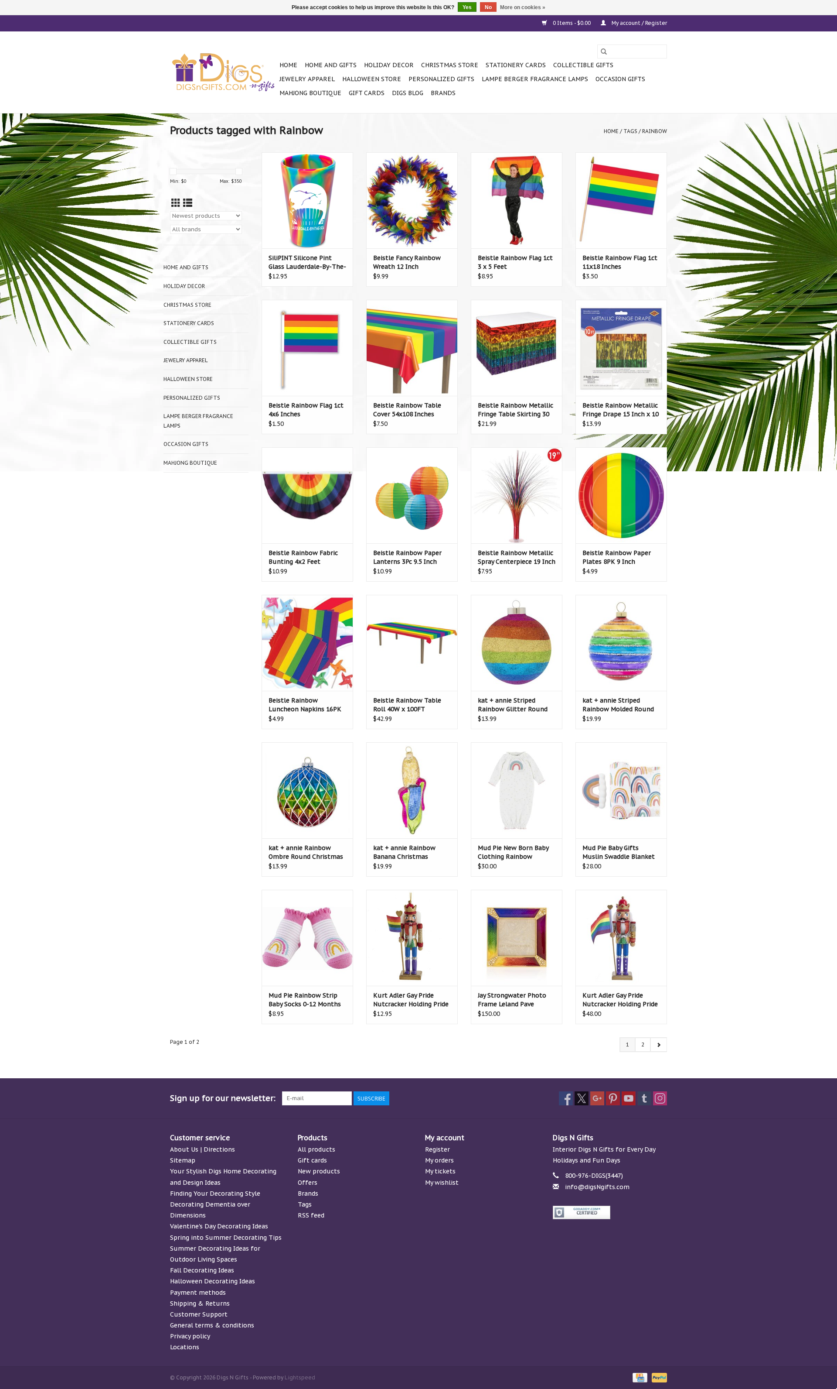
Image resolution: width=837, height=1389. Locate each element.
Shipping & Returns (200, 1303)
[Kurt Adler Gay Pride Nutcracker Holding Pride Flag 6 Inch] (412, 938)
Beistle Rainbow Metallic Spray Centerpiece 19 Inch (516, 557)
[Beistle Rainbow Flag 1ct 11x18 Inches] (621, 200)
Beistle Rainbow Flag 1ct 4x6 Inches (306, 409)
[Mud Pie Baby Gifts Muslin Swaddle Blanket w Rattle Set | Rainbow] (621, 790)
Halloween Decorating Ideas (212, 1281)
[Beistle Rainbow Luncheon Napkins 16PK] (307, 643)
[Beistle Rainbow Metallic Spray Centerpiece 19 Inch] (516, 495)
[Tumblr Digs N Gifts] (644, 1098)
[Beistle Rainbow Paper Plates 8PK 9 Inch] (621, 495)
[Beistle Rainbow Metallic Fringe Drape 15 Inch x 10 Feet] (621, 348)
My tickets (440, 1171)
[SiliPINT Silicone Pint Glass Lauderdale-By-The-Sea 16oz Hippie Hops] (307, 200)
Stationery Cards (516, 65)
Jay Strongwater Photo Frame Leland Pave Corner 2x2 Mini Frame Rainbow (512, 999)
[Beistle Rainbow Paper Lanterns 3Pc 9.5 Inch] (412, 495)
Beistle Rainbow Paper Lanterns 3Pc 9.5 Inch (407, 557)
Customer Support (199, 1314)
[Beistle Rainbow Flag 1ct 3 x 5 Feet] (516, 200)
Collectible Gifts (583, 65)
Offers (307, 1183)
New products (319, 1171)
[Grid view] (175, 203)
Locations (184, 1347)
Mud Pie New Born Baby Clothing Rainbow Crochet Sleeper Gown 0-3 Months (515, 852)
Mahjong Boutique (310, 93)
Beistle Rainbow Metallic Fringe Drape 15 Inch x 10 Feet (620, 409)
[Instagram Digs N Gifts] (660, 1098)
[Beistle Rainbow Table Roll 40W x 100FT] (412, 643)
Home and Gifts (331, 65)
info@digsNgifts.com (597, 1187)
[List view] (187, 203)
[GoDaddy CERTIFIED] (610, 1212)
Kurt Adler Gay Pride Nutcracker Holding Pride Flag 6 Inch (411, 999)
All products (316, 1149)
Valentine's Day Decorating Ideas (219, 1226)
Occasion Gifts (620, 79)
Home (288, 65)
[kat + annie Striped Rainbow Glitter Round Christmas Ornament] (516, 643)
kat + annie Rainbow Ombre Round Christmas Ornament (306, 852)
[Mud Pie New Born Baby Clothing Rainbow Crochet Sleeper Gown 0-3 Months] (516, 790)
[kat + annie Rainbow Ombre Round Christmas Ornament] (307, 790)
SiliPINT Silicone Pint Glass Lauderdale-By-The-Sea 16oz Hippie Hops (307, 262)
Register (437, 1149)
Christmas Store (449, 65)
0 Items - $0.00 (571, 23)
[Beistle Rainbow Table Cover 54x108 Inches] (412, 348)
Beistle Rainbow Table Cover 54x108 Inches (407, 409)
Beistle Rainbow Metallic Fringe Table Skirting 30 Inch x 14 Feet (515, 409)
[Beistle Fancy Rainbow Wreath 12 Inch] (412, 200)
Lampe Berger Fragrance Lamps (535, 79)
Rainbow (654, 131)
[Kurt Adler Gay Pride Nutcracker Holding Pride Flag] (621, 938)
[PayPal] (658, 1377)
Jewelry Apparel (307, 79)
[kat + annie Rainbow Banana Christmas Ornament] (412, 790)
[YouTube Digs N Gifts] (629, 1098)
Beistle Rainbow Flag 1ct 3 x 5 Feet (515, 262)
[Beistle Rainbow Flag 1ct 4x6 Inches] (307, 348)
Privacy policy (190, 1336)
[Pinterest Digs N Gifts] (613, 1098)
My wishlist (442, 1183)
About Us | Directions (202, 1149)
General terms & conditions (212, 1325)
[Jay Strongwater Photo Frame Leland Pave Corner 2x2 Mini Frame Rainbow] (516, 938)
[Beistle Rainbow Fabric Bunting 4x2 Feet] (307, 495)
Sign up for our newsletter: (223, 1098)
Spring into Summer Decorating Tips (226, 1238)
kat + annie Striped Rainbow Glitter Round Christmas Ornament (513, 704)
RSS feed (311, 1215)
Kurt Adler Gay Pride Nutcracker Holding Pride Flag (620, 999)
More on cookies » (522, 7)
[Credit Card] (639, 1377)
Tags (630, 131)
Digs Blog (407, 93)
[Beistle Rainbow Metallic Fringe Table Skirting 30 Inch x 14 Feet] (516, 348)
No (488, 7)
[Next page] (658, 1045)
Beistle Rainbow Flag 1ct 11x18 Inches (619, 262)
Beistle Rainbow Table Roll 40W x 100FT (407, 704)
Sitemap (182, 1160)
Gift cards (366, 93)
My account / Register (638, 23)
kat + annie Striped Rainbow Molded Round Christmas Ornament (618, 704)
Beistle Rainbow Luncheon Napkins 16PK (305, 704)
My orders (439, 1160)
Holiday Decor (389, 65)
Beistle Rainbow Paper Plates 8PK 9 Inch (616, 557)
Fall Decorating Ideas (202, 1270)
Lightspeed (300, 1377)
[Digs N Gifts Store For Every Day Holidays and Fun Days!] (223, 72)
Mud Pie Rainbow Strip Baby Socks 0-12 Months (305, 999)
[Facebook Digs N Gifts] (566, 1098)
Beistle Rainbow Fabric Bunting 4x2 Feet (303, 557)
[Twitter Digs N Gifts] (582, 1098)
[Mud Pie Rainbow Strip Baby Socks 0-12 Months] (307, 938)
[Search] (603, 51)
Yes (467, 7)
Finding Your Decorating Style (215, 1193)
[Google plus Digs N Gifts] (597, 1098)
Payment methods (198, 1292)
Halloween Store (371, 79)
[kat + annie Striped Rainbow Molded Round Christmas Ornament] (621, 643)
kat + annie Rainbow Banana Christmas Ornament (404, 852)
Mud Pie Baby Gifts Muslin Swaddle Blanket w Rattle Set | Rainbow (618, 852)
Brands (443, 93)
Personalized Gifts (441, 79)
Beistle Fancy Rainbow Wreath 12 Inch (407, 262)
